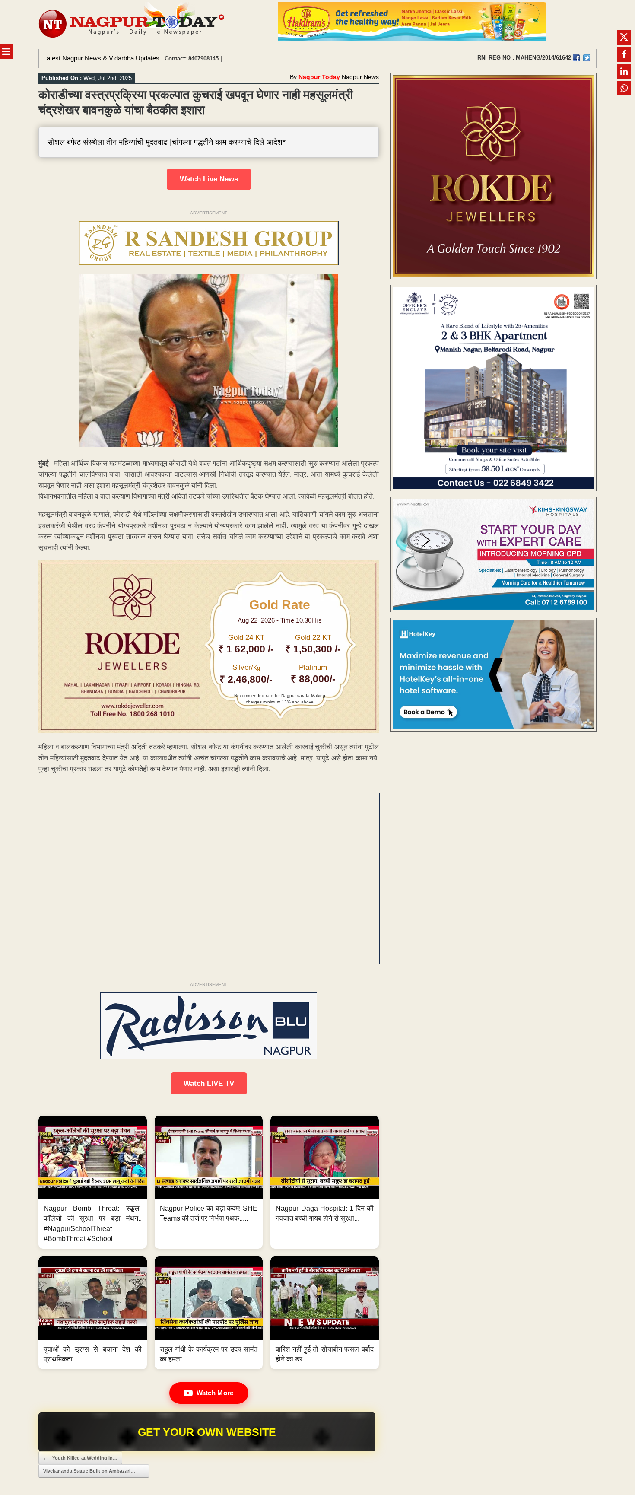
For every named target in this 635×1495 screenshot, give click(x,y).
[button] (92, 1182)
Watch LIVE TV (209, 1083)
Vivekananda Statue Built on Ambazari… (93, 1470)
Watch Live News (209, 179)
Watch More (215, 1392)
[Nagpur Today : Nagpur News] (132, 24)
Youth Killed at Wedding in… (80, 1457)
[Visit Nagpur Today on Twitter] (586, 57)
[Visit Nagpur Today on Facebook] (576, 57)
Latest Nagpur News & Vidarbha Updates (101, 58)
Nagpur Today (319, 76)
